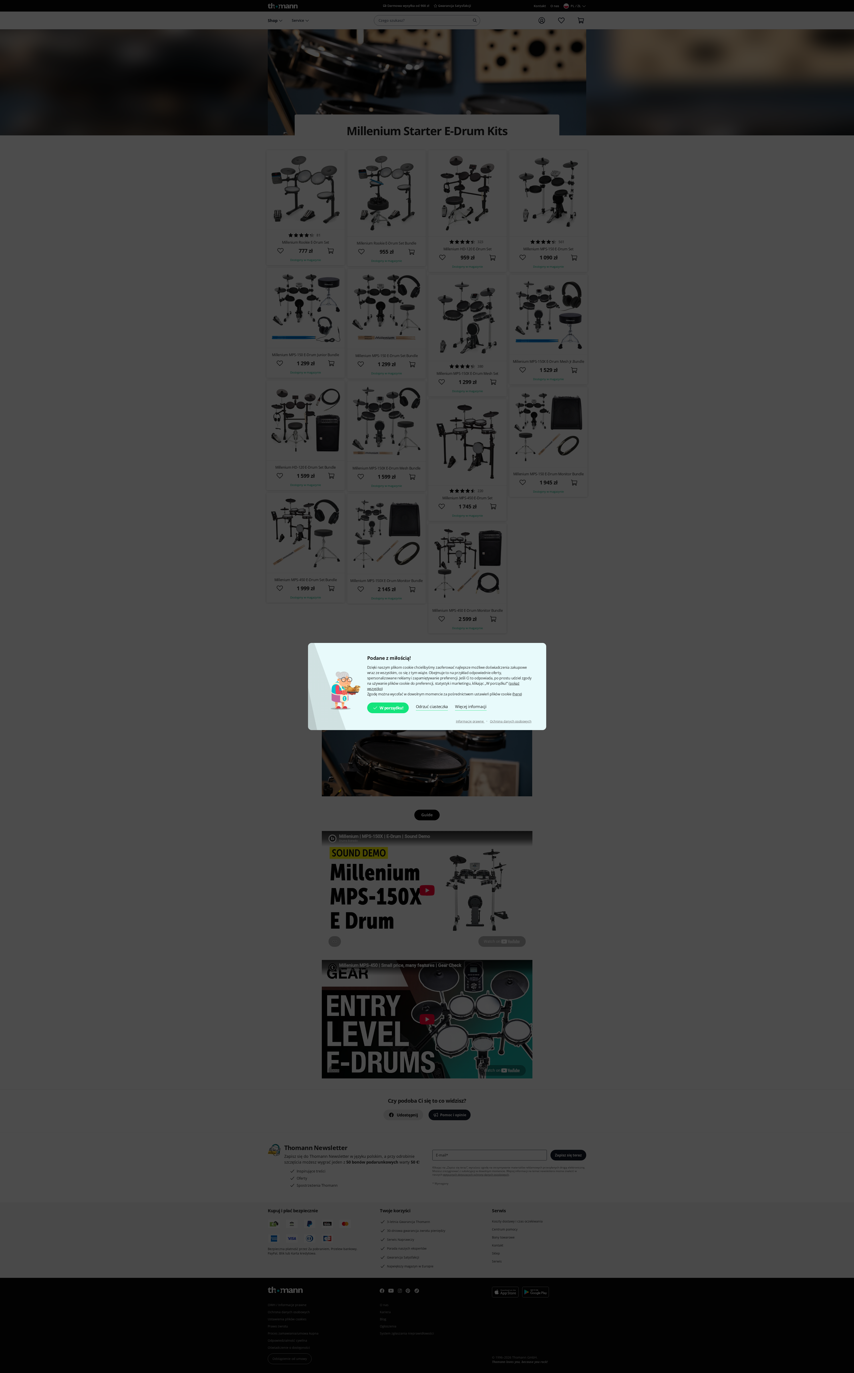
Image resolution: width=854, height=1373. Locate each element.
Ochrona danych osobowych (511, 721)
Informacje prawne (470, 721)
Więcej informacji (471, 706)
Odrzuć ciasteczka (432, 706)
